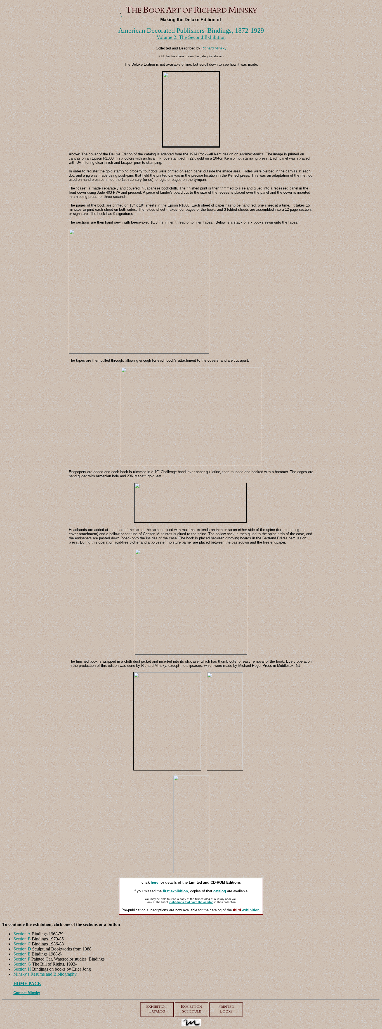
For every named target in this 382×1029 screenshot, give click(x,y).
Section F (21, 959)
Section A (21, 933)
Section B (22, 938)
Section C (22, 944)
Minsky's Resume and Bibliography (45, 974)
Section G (22, 964)
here (154, 882)
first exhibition (175, 891)
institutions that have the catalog (191, 902)
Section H (22, 969)
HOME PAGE (27, 983)
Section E (21, 954)
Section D (22, 949)
